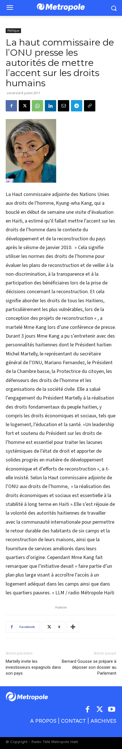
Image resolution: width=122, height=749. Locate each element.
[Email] (63, 105)
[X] (24, 105)
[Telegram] (76, 105)
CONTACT (73, 721)
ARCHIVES (103, 721)
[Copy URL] (89, 105)
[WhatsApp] (37, 105)
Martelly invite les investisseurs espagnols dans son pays (33, 667)
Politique (13, 31)
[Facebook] (11, 105)
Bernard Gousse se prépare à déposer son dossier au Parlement (89, 667)
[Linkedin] (50, 105)
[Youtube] (112, 710)
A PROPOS (43, 721)
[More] (73, 627)
